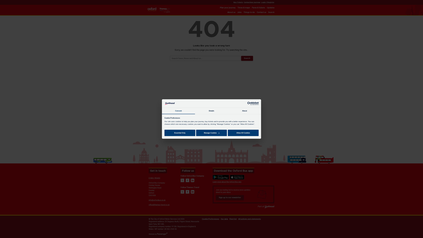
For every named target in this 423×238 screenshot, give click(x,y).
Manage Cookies (210, 133)
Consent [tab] (178, 111)
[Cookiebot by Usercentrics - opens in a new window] (249, 103)
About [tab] (244, 111)
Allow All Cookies (243, 133)
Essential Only (179, 133)
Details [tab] (211, 111)
